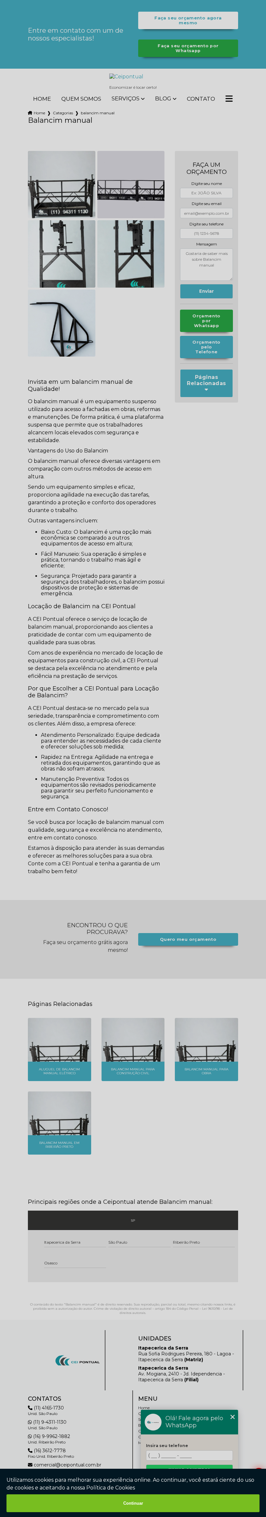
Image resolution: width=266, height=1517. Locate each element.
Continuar (133, 1503)
